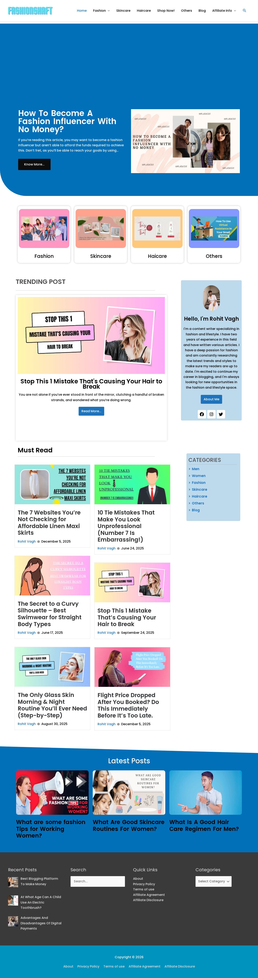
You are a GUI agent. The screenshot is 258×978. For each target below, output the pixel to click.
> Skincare (197, 489)
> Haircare (197, 496)
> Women (197, 475)
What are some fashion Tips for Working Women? (50, 829)
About (138, 878)
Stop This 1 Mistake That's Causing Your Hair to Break (91, 384)
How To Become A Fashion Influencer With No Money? (67, 121)
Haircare (144, 10)
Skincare (123, 10)
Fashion (99, 10)
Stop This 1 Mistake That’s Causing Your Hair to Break (127, 617)
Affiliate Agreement (149, 894)
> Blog (194, 510)
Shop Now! (166, 10)
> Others (196, 503)
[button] (244, 10)
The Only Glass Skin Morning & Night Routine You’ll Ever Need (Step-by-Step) (52, 705)
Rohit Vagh (27, 541)
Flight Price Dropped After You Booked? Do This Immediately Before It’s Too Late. (128, 705)
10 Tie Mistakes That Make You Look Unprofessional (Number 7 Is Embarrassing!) (126, 526)
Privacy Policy (144, 884)
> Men (193, 469)
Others (186, 10)
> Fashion (197, 482)
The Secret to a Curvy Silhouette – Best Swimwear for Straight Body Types (49, 614)
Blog (202, 10)
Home (82, 10)
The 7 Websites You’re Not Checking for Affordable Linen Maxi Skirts (49, 523)
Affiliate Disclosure (148, 900)
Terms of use (143, 889)
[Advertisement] (129, 52)
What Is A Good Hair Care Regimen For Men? (204, 825)
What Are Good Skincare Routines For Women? (128, 825)
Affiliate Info (222, 10)
